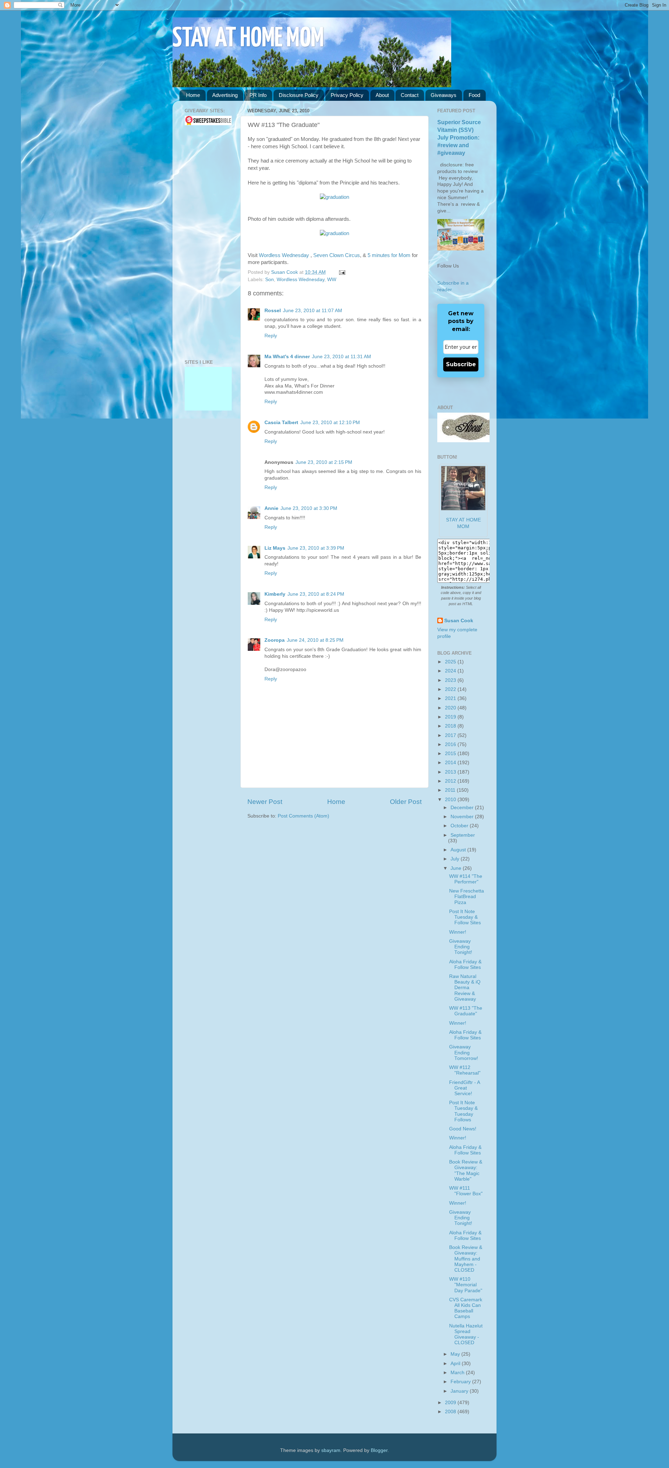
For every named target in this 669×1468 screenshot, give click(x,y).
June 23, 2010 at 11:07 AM (312, 310)
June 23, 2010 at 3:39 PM (315, 548)
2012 (451, 781)
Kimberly (274, 594)
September (463, 835)
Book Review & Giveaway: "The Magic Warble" (465, 1170)
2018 (451, 726)
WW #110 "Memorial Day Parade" (465, 1285)
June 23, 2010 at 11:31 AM (341, 356)
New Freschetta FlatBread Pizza (466, 896)
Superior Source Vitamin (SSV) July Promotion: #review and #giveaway (459, 137)
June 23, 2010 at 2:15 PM (323, 462)
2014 (451, 762)
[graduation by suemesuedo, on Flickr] (334, 197)
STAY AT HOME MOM (248, 39)
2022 (451, 689)
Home (193, 95)
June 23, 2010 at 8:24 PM (315, 594)
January (460, 1391)
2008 (451, 1411)
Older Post (406, 801)
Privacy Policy (347, 95)
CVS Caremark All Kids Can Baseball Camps (465, 1308)
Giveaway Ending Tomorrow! (463, 1052)
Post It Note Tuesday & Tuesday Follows (463, 1111)
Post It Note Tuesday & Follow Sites (465, 917)
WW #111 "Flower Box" (466, 1190)
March (458, 1372)
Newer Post (264, 801)
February (461, 1381)
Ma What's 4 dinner (287, 356)
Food (474, 95)
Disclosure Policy (298, 95)
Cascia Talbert (281, 422)
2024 (451, 670)
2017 (451, 735)
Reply (270, 335)
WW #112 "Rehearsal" (464, 1070)
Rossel (272, 310)
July (456, 858)
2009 (451, 1402)
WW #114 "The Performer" (465, 879)
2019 (451, 717)
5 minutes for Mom (390, 255)
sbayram (330, 1450)
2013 (451, 772)
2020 (451, 707)
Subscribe (461, 364)
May (456, 1354)
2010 (451, 799)
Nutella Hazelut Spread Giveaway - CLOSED (466, 1334)
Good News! (462, 1128)
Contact (409, 95)
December (463, 807)
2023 (451, 680)
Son (269, 279)
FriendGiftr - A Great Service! (464, 1088)
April (456, 1363)
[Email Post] (341, 272)
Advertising (225, 95)
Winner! (457, 932)
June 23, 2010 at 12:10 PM (330, 422)
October (460, 825)
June (457, 868)
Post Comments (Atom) (303, 816)
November (463, 816)
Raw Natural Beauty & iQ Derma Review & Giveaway (464, 988)
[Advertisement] (205, 242)
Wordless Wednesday (284, 255)
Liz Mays (274, 548)
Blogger (379, 1450)
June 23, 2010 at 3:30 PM (308, 508)
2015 (451, 753)
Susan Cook (285, 272)
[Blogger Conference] (208, 394)
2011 (451, 790)
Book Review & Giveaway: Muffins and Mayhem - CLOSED (465, 1259)
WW (331, 279)
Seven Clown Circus (336, 255)
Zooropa (274, 640)
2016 (451, 744)
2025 (451, 661)
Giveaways (443, 95)
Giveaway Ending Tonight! (460, 947)
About (382, 95)
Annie (271, 508)
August (459, 849)
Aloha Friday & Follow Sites (465, 964)
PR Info (258, 95)
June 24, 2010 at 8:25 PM (315, 640)
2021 (451, 698)
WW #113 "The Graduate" (465, 1011)
